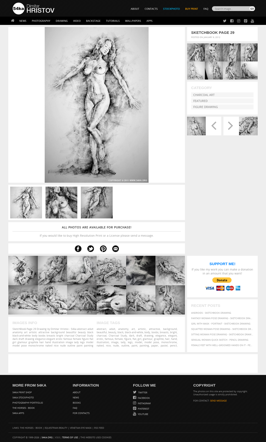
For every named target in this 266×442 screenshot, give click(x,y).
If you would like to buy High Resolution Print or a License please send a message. (97, 231)
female (119, 338)
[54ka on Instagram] (237, 21)
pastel (164, 345)
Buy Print (191, 9)
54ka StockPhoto (23, 397)
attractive (154, 329)
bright (173, 332)
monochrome (169, 342)
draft (139, 335)
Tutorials (113, 21)
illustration (103, 342)
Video (77, 21)
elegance (160, 335)
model (138, 342)
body (147, 332)
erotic (100, 338)
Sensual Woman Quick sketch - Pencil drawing (219, 339)
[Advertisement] (133, 363)
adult (112, 329)
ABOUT (135, 9)
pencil (173, 345)
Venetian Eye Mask (81, 427)
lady (123, 342)
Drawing (62, 21)
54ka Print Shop (22, 392)
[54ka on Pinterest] (244, 21)
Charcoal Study (118, 335)
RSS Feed (99, 427)
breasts (164, 332)
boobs (155, 332)
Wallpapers (133, 21)
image (114, 342)
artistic (142, 329)
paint (134, 345)
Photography (41, 21)
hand (174, 338)
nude (116, 345)
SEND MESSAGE (218, 400)
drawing (148, 335)
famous (109, 338)
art (133, 329)
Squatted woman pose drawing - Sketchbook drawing (222, 329)
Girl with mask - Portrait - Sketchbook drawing (220, 323)
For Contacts (81, 413)
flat (134, 338)
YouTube (142, 414)
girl (139, 338)
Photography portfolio (27, 402)
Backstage (93, 21)
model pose (151, 342)
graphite (159, 338)
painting (144, 345)
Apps (150, 21)
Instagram (144, 403)
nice (108, 345)
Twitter (142, 392)
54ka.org (47, 437)
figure (127, 338)
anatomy (123, 329)
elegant (172, 335)
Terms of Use (70, 437)
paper (154, 345)
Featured (200, 101)
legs (130, 342)
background (170, 329)
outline (125, 345)
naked (100, 345)
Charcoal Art (204, 95)
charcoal (102, 335)
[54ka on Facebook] (231, 21)
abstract (101, 329)
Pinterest (143, 408)
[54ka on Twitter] (224, 21)
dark (131, 335)
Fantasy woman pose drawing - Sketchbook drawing (222, 318)
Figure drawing (205, 107)
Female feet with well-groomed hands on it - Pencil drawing (222, 345)
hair (167, 338)
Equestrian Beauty (56, 427)
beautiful (102, 332)
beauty (112, 332)
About (76, 392)
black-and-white (134, 332)
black (120, 332)
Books (77, 402)
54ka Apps (18, 413)
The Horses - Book (23, 407)
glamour (148, 338)
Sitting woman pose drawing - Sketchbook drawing (222, 334)
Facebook (143, 397)
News (22, 21)
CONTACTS (151, 9)
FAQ (205, 9)
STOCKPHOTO (171, 9)
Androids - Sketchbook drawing (211, 312)
